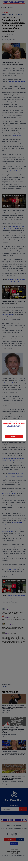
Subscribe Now (14, 436)
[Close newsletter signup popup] (23, 422)
